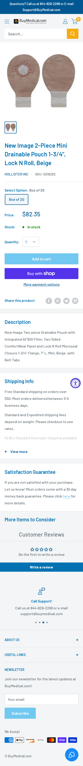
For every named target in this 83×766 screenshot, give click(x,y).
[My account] (65, 21)
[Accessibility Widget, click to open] (75, 383)
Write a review (41, 567)
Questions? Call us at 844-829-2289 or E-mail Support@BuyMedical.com (42, 7)
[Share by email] (75, 300)
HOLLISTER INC (16, 174)
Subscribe (20, 713)
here (67, 496)
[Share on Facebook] (49, 300)
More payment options (42, 284)
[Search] (72, 34)
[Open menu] (7, 21)
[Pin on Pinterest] (57, 300)
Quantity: (12, 242)
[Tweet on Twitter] (66, 300)
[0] (74, 21)
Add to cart (41, 259)
